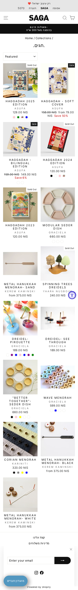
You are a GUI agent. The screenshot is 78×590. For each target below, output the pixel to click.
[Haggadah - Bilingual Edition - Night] (18, 182)
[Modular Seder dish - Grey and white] (62, 241)
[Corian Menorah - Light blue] (26, 472)
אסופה (56, 8)
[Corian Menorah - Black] (14, 472)
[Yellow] (20, 417)
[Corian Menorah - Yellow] (22, 472)
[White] (24, 417)
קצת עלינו (39, 537)
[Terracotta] (28, 417)
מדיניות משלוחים (39, 543)
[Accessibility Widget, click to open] (72, 295)
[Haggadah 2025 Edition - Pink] (14, 117)
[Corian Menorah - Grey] (18, 472)
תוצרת (32, 8)
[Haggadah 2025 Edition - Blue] (26, 117)
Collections (43, 38)
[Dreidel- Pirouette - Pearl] (7, 355)
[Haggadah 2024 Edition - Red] (64, 176)
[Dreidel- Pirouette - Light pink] (20, 355)
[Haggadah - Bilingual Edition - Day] (22, 182)
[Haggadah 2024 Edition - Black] (51, 176)
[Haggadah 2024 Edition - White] (55, 176)
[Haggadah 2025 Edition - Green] (18, 117)
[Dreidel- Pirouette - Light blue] (16, 355)
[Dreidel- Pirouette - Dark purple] (28, 355)
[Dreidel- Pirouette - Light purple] (12, 355)
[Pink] (16, 417)
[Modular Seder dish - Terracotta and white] (57, 241)
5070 (21, 8)
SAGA (44, 8)
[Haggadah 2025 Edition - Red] (22, 117)
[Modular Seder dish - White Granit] (53, 241)
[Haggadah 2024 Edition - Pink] (59, 176)
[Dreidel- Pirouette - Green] (32, 355)
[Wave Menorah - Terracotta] (51, 410)
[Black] (12, 417)
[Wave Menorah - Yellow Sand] (64, 410)
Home (29, 38)
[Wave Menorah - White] (59, 410)
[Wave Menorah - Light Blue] (55, 410)
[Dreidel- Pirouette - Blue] (24, 355)
